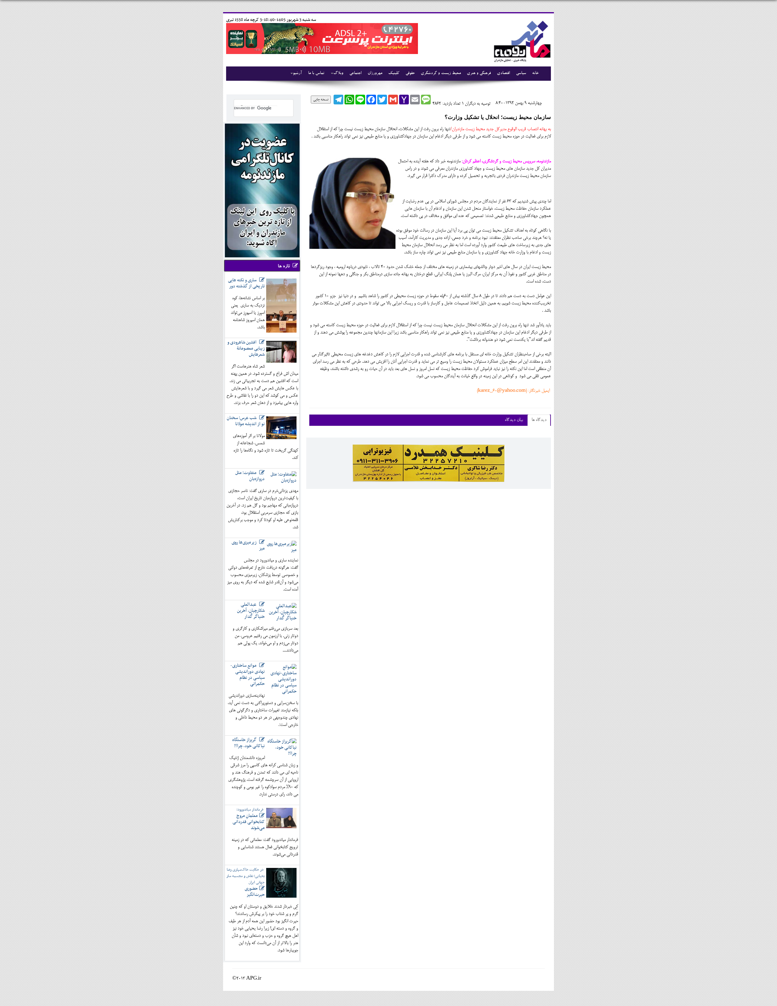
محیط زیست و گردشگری (441, 73)
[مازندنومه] (521, 40)
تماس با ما (316, 73)
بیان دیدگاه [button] (514, 420)
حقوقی (410, 73)
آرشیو (297, 73)
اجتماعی (355, 73)
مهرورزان (375, 73)
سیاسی (521, 73)
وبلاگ (338, 73)
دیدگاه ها (538, 420)
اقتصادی (503, 73)
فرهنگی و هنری (479, 73)
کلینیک (393, 73)
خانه (535, 73)
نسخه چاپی (320, 100)
